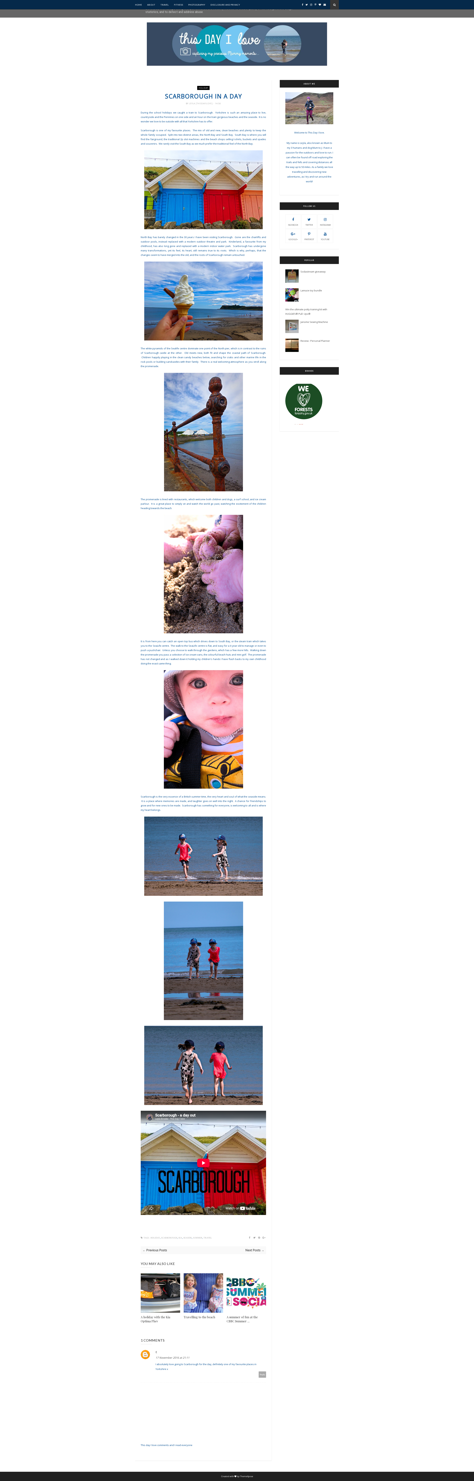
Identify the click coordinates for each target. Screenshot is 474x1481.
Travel (165, 5)
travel (207, 1237)
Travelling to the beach (199, 1317)
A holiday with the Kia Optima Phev (155, 1319)
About (151, 5)
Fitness (178, 5)
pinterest (309, 239)
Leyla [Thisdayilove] (201, 103)
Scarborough (169, 1237)
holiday (203, 88)
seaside (187, 1237)
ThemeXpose (246, 1476)
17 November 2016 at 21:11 (172, 1357)
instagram (325, 225)
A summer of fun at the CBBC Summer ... (242, 1319)
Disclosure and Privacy (225, 5)
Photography (196, 5)
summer (197, 1237)
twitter (309, 225)
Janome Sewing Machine (314, 322)
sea (180, 1237)
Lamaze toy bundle (311, 290)
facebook (293, 225)
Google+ (293, 239)
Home (138, 5)
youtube (325, 239)
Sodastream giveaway (313, 271)
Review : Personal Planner (315, 340)
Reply (262, 1374)
